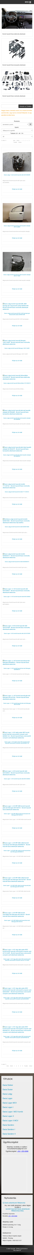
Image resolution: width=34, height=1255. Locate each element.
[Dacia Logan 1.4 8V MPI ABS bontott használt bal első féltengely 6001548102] (17, 914)
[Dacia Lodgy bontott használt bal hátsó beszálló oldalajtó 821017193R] (17, 261)
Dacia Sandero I (9, 1129)
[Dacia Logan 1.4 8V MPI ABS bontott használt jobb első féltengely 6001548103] (17, 807)
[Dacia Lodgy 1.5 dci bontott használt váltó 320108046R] (17, 162)
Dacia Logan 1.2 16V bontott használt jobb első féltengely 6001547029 (17, 703)
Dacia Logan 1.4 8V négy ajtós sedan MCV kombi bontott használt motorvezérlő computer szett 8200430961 (17, 998)
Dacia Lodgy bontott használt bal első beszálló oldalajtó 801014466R (17, 226)
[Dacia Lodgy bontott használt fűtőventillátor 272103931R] (17, 377)
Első (14, 140)
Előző (18, 140)
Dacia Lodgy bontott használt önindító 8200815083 (17, 526)
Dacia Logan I (8, 1107)
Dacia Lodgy (7, 1094)
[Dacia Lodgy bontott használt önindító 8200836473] (17, 555)
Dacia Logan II (8, 1116)
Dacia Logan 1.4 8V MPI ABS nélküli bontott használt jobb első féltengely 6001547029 (17, 886)
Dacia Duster (8, 1089)
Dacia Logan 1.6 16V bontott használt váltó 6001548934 (17, 596)
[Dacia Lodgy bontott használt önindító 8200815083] (17, 520)
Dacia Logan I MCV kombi (13, 1111)
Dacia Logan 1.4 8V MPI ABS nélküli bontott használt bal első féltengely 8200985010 (17, 851)
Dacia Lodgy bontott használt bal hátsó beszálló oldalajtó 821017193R (17, 275)
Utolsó (19, 142)
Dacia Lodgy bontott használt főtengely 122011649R (17, 348)
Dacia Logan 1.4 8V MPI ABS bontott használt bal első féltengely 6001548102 (17, 921)
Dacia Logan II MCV (10, 1120)
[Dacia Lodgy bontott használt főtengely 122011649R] (17, 342)
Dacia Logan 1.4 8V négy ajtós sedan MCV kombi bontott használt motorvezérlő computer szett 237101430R (17, 959)
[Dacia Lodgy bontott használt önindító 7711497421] (17, 485)
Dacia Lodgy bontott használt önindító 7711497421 (17, 491)
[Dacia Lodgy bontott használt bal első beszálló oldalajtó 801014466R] (17, 212)
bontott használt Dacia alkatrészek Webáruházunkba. (18, 1210)
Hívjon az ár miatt (17, 189)
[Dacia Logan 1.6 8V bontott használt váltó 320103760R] (17, 627)
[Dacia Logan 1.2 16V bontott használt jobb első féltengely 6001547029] (17, 697)
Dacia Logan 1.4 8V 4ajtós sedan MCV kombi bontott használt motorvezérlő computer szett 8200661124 (17, 742)
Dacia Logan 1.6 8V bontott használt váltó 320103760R (17, 633)
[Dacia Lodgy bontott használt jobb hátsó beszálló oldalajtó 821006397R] (17, 449)
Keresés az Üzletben (26, 106)
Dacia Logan (7, 1098)
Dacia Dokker (8, 1085)
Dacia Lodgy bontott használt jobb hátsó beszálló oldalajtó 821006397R (17, 455)
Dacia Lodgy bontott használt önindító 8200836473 (17, 561)
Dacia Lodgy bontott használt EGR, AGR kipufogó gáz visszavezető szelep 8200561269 (17, 313)
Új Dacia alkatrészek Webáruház (14, 1202)
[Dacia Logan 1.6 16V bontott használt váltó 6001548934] (17, 590)
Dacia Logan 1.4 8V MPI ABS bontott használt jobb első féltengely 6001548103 (17, 814)
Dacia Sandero (8, 1125)
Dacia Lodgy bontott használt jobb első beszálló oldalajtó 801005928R (17, 418)
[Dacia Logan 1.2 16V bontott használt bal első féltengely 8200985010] (17, 662)
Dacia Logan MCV (10, 1102)
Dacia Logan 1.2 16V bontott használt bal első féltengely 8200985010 (17, 669)
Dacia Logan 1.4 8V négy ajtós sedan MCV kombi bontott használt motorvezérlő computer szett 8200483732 (17, 1037)
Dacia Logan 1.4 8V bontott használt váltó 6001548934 (17, 778)
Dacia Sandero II (9, 1133)
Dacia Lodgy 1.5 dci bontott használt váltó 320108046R (17, 175)
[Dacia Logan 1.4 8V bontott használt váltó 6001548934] (17, 772)
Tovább (15, 142)
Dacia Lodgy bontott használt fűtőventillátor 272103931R (17, 383)
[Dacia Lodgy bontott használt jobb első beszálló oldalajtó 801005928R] (17, 412)
